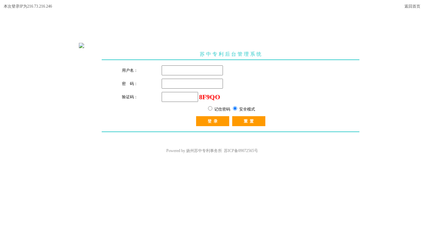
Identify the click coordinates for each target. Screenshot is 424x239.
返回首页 (412, 6)
